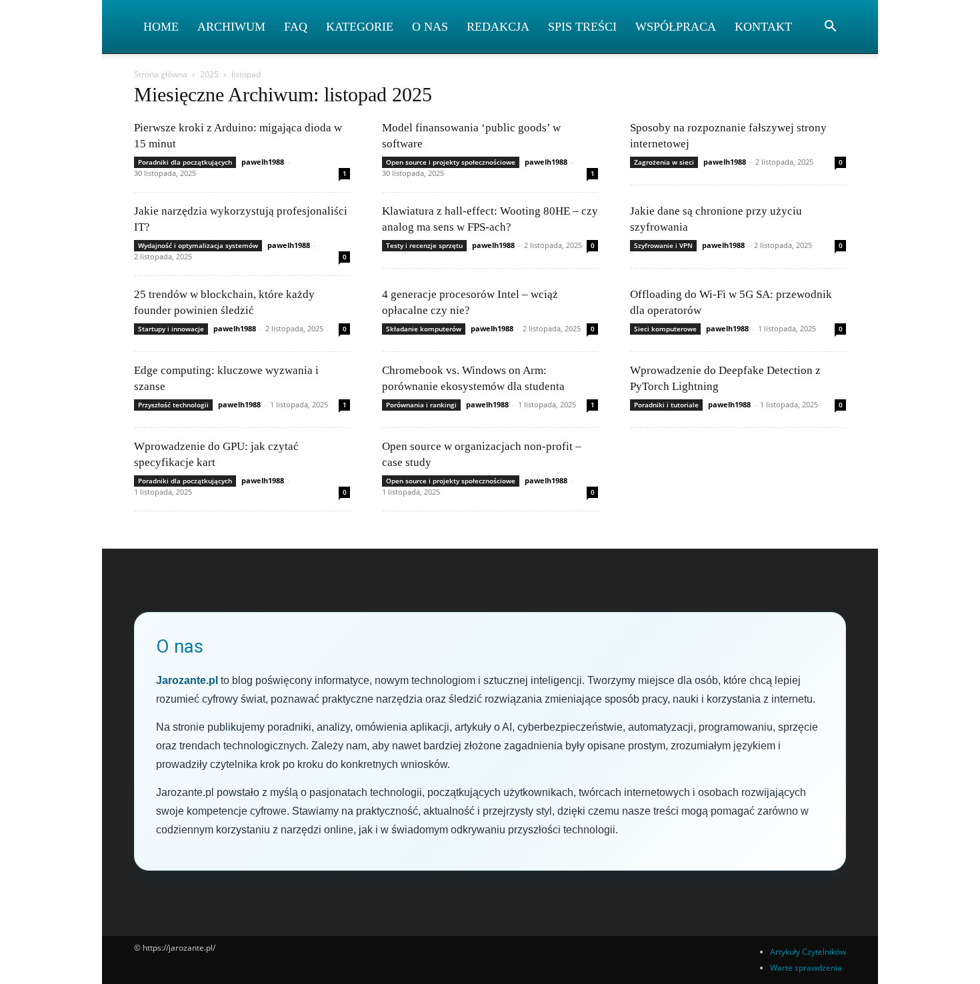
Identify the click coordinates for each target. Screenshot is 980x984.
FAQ (295, 26)
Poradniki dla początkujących (185, 162)
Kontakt (763, 26)
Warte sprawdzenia (806, 967)
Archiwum (231, 26)
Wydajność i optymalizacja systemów (198, 245)
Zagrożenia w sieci (664, 162)
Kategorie (359, 26)
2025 (209, 74)
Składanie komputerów (423, 328)
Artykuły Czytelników (808, 951)
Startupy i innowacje (171, 328)
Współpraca (675, 26)
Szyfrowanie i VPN (663, 245)
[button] (830, 27)
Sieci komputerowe (665, 328)
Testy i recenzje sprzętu (424, 245)
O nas (430, 26)
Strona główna (160, 74)
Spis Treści (582, 26)
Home (161, 26)
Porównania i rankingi (421, 404)
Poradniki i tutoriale (666, 404)
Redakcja (498, 26)
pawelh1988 (262, 162)
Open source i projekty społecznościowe (450, 162)
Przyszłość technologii (173, 404)
